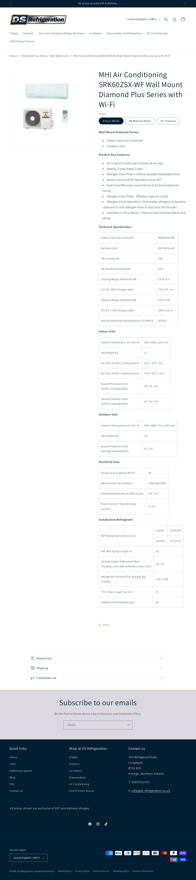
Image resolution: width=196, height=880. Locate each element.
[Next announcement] (185, 3)
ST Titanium (168, 121)
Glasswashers (77, 777)
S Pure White (111, 121)
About (13, 757)
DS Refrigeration (25, 871)
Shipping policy (121, 871)
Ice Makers (75, 770)
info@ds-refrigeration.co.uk (151, 791)
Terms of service (101, 871)
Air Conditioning (79, 784)
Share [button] (106, 624)
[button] (166, 19)
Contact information (143, 871)
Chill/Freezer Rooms (81, 790)
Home (13, 56)
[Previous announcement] (11, 3)
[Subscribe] (128, 724)
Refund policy (65, 871)
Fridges (73, 757)
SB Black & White (140, 121)
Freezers (74, 764)
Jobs (13, 764)
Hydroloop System (21, 770)
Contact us (16, 790)
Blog (12, 777)
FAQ (12, 784)
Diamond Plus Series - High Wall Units (45, 56)
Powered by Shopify (44, 871)
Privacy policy (82, 871)
